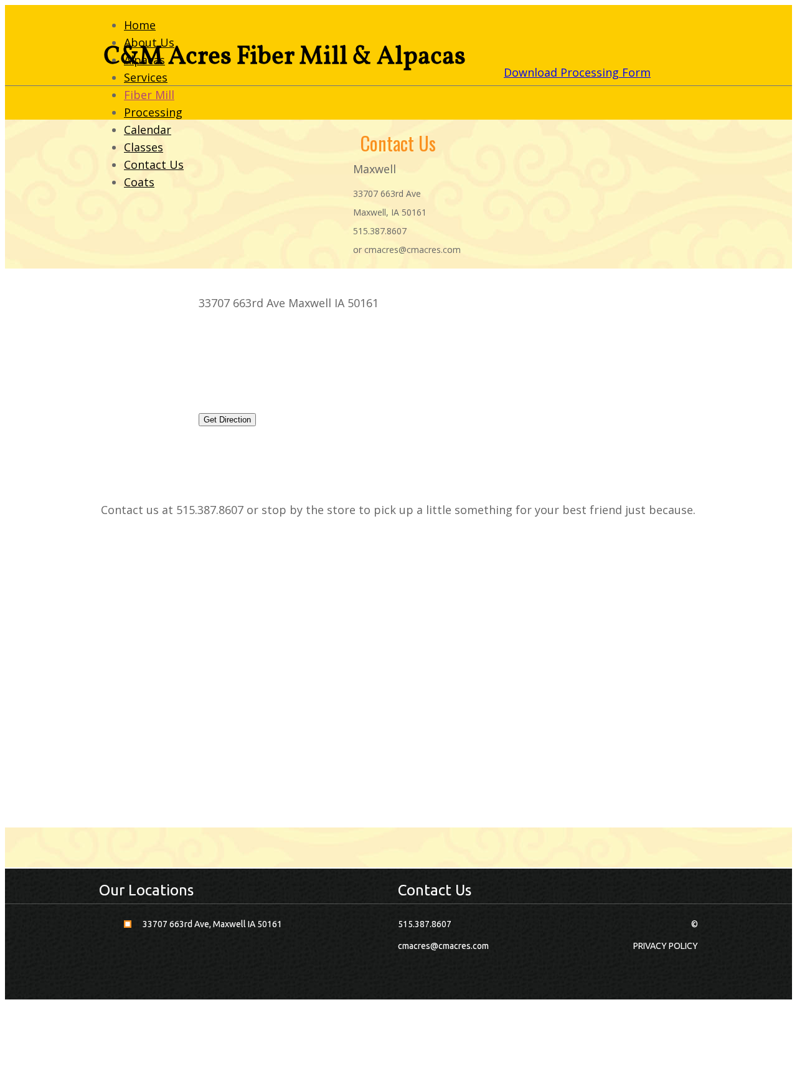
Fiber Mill (149, 94)
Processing (153, 112)
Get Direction (227, 419)
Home (140, 24)
